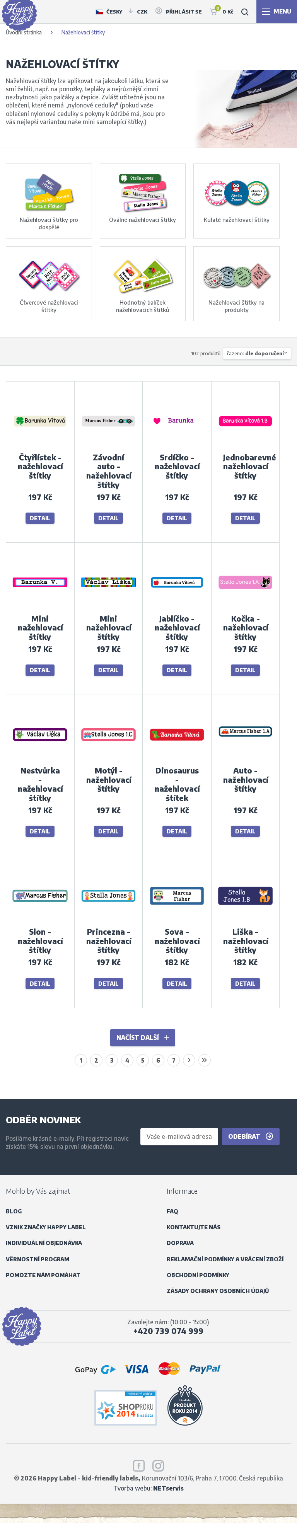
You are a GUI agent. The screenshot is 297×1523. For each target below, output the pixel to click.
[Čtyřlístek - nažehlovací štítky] (40, 446)
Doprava (180, 1243)
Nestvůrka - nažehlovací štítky (40, 784)
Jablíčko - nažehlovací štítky (177, 627)
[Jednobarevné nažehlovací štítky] (245, 446)
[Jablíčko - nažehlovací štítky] (177, 608)
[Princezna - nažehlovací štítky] (108, 921)
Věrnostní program (37, 1259)
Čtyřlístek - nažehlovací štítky (40, 466)
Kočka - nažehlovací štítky (245, 627)
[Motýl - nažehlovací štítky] (108, 760)
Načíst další (138, 1037)
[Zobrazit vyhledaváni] (244, 11)
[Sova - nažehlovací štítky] (177, 921)
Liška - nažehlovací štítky (245, 940)
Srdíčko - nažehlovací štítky (177, 466)
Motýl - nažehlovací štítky (108, 779)
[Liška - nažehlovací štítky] (245, 921)
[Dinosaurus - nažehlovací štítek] (177, 760)
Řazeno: (255, 353)
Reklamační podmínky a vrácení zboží (225, 1259)
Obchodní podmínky (198, 1275)
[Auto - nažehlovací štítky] (245, 760)
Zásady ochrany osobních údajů (218, 1291)
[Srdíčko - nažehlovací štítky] (177, 446)
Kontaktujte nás (193, 1227)
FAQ (172, 1211)
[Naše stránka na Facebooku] (139, 1464)
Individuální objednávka (44, 1243)
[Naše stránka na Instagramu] (158, 1464)
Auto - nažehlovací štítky (245, 779)
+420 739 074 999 (168, 1331)
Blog (14, 1211)
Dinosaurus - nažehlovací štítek (177, 784)
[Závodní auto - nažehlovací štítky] (108, 446)
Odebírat (245, 1136)
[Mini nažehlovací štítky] (40, 608)
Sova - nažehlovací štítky (177, 940)
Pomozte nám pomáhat (43, 1275)
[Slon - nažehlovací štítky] (40, 921)
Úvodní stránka (24, 32)
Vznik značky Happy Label (46, 1227)
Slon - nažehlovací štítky (40, 940)
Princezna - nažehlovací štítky (108, 940)
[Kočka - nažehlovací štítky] (245, 608)
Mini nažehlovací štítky (40, 627)
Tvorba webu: (149, 1488)
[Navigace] (276, 11)
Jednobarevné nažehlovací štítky (249, 466)
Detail (40, 518)
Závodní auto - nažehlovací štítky (108, 471)
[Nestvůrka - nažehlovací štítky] (40, 760)
